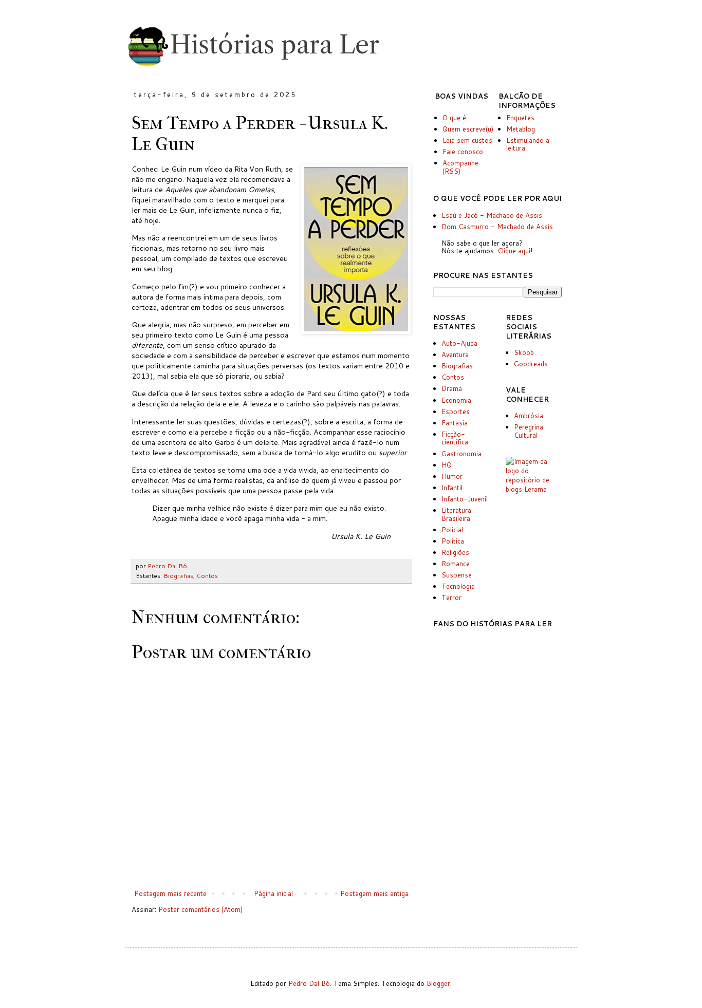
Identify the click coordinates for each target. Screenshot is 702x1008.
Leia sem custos (467, 140)
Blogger (438, 983)
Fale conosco (462, 151)
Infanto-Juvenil (464, 498)
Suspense (456, 575)
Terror (451, 597)
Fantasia (454, 422)
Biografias (178, 575)
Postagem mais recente (170, 893)
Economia (456, 400)
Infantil (452, 487)
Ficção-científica (454, 438)
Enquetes (520, 117)
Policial (452, 529)
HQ (446, 465)
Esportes (455, 411)
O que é (454, 117)
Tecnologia (458, 586)
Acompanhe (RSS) (460, 167)
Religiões (455, 552)
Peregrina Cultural (528, 431)
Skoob (524, 352)
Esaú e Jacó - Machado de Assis (491, 215)
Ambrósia (528, 415)
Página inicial (273, 893)
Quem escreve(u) (467, 129)
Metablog (520, 129)
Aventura (455, 354)
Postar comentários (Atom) (200, 909)
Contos (207, 575)
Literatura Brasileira (456, 514)
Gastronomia (461, 453)
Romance (455, 563)
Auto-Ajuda (459, 343)
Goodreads (531, 363)
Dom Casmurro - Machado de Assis (497, 226)
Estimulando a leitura (527, 144)
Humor (452, 476)
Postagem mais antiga (374, 893)
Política (452, 541)
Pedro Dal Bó (309, 983)
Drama (451, 388)
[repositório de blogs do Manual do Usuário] (534, 489)
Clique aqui (513, 250)
